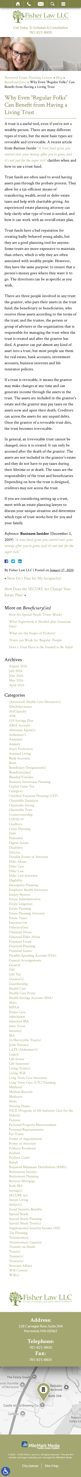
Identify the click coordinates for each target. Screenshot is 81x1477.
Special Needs (19, 1214)
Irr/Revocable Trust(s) (25, 1040)
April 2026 (17, 685)
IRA (12, 1035)
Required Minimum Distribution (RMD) (37, 1167)
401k (12, 716)
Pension (14, 1120)
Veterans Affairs (20, 1265)
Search (52, 4)
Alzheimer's (17, 735)
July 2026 (15, 671)
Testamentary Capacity (25, 1242)
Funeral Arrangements (25, 960)
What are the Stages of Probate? (32, 633)
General (14, 965)
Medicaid (15, 1087)
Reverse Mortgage (22, 1181)
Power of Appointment (25, 1139)
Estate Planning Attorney (27, 913)
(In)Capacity (17, 711)
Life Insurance (19, 1063)
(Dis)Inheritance (20, 706)
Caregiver (16, 791)
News (13, 1101)
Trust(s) (14, 1251)
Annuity (14, 744)
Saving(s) (15, 1190)
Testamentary (19, 1237)
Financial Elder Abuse (24, 937)
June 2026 (16, 675)
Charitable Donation (23, 800)
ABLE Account (19, 725)
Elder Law (16, 871)
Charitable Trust (20, 810)
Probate (14, 1153)
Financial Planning (22, 946)
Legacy (14, 1054)
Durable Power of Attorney (28, 857)
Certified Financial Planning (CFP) (33, 796)
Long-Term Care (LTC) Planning (32, 1082)
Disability (15, 847)
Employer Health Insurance (28, 890)
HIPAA (14, 1007)
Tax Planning (18, 1232)
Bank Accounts (19, 758)
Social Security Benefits (25, 1209)
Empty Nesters (19, 894)
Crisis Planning (19, 829)
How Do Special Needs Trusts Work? (35, 614)
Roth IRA (16, 1185)
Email (40, 4)
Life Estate (16, 1059)
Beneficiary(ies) (15, 82)
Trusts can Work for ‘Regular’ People (35, 640)
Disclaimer (30, 1465)
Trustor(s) (16, 1261)
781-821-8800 (40, 32)
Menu (63, 4)
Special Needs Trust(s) (25, 1223)
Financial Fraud (20, 941)
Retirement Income (23, 1171)
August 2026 (18, 666)
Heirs (13, 1002)
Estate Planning (20, 908)
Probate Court (19, 1157)
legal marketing (30, 1457)
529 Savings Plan (21, 720)
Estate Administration (24, 899)
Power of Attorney (22, 1143)
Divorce (14, 852)
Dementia (16, 838)
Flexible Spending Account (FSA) (32, 955)
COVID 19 (16, 819)
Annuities (15, 739)
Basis (12, 763)
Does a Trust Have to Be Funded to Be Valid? (41, 647)
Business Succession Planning (29, 782)
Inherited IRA (19, 1021)
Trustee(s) (16, 1256)
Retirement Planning (23, 1176)
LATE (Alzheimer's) (23, 1049)
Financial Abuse (20, 932)
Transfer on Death (22, 1247)
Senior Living (18, 1200)
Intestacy (15, 1030)
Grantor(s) (16, 979)
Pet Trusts (16, 1134)
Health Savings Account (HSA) (31, 998)
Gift (12, 969)
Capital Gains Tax (21, 786)
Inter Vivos (17, 1026)
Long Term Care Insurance (28, 1077)
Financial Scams (20, 951)
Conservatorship (21, 814)
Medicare (15, 1096)
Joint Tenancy (18, 1045)
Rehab (13, 1162)
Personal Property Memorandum (32, 1124)
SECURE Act (18, 1195)
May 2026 (16, 680)
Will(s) (14, 1275)
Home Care (17, 1012)
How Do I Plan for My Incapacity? (34, 578)
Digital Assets (19, 843)
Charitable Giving (21, 805)
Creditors (15, 824)
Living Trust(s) (19, 1068)
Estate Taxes (18, 918)
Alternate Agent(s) (22, 730)
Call (29, 4)
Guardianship (18, 984)
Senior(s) (15, 1204)
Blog (59, 77)
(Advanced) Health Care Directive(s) (35, 702)
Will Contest (18, 1270)
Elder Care (16, 866)
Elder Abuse (18, 861)
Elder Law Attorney (23, 875)
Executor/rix (18, 922)
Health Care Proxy (22, 993)
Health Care (17, 988)
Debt (12, 833)
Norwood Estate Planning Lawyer (28, 77)
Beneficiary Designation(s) (27, 767)
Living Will (17, 1073)
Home (18, 4)
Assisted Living (20, 753)
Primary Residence (22, 1148)
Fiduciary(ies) (18, 927)
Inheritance (17, 1016)
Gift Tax (15, 974)
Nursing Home (19, 1106)
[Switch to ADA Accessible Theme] (5, 1471)
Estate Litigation (20, 904)
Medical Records (21, 1092)
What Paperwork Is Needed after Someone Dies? (40, 624)
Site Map (52, 1465)
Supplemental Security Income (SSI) (34, 1228)
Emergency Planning (23, 885)
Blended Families (21, 777)
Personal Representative (26, 1129)
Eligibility (15, 880)
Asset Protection (21, 749)
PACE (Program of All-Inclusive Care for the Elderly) (41, 1113)
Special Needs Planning (25, 1218)
